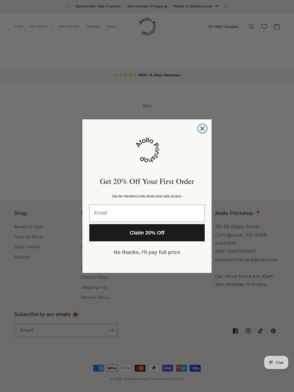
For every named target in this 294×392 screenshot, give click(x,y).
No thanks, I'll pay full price (147, 252)
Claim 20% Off (147, 233)
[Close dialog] (202, 128)
